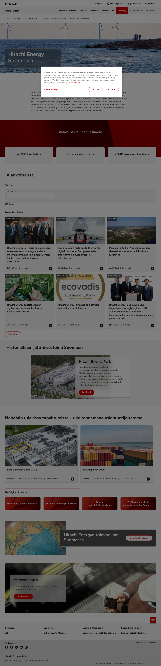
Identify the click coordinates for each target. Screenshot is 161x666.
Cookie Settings (51, 89)
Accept (112, 89)
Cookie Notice (74, 82)
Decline (96, 89)
